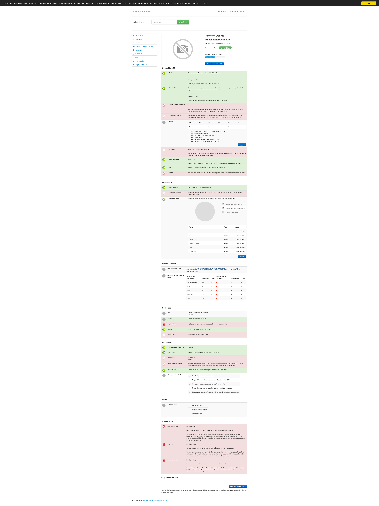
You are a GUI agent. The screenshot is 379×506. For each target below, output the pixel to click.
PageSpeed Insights (141, 65)
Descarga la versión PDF (214, 64)
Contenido (138, 39)
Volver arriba (139, 35)
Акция (191, 247)
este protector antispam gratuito (205, 366)
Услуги (191, 235)
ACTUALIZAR (225, 48)
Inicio (212, 11)
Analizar (183, 22)
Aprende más (204, 3)
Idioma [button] (242, 11)
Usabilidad (138, 50)
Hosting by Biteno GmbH (160, 500)
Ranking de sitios (222, 11)
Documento (138, 54)
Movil (136, 57)
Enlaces (137, 43)
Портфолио (193, 239)
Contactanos (234, 11)
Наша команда (194, 243)
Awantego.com (148, 500)
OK (368, 3)
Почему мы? (193, 251)
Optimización (139, 61)
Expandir (242, 145)
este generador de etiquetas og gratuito (221, 118)
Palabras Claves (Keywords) (144, 46)
